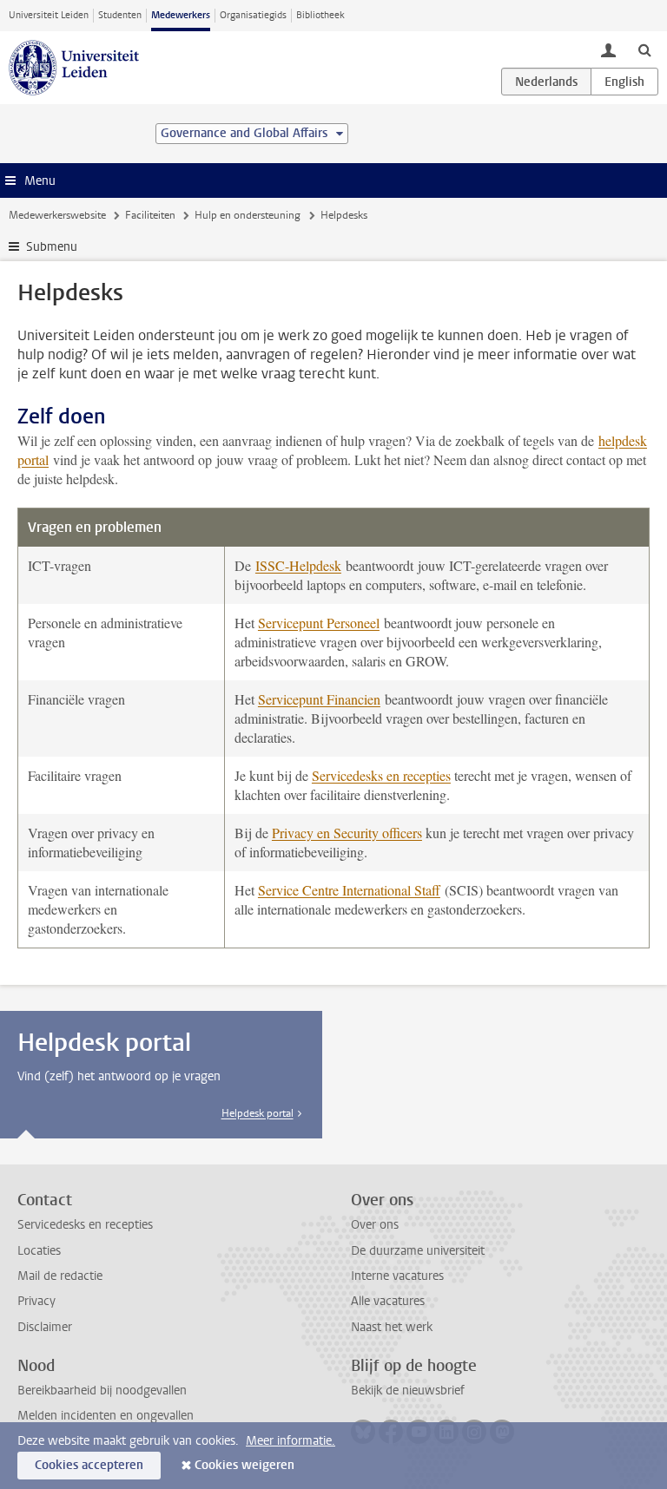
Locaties (39, 1251)
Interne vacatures (397, 1276)
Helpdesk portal (257, 1113)
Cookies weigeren (244, 1465)
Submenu (51, 247)
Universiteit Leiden (49, 15)
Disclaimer (44, 1327)
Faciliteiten (150, 215)
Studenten (120, 15)
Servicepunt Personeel (319, 622)
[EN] (624, 81)
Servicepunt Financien (319, 699)
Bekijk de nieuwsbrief (408, 1390)
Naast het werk (392, 1327)
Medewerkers (180, 15)
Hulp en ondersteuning (247, 215)
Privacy (36, 1301)
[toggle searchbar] (644, 49)
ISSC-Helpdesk (298, 565)
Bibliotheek (320, 15)
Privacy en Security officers (347, 832)
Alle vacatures (388, 1301)
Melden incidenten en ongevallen (105, 1415)
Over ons (375, 1225)
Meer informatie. (290, 1441)
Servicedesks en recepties (381, 775)
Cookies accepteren (89, 1465)
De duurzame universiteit (418, 1251)
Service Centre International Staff (349, 890)
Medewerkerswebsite (57, 215)
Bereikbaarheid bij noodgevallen (102, 1390)
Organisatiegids (253, 15)
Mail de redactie (59, 1276)
